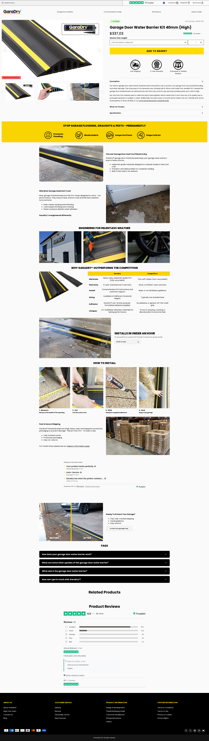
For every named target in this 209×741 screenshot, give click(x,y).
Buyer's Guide (197, 12)
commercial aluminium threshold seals (154, 101)
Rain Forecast (60, 718)
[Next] (99, 50)
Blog (5, 718)
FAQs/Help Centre (62, 714)
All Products (156, 12)
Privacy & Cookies (165, 714)
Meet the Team (9, 711)
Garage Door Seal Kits (65, 12)
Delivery (58, 707)
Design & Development (115, 707)
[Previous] (5, 50)
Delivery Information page (78, 446)
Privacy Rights (163, 718)
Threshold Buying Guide (115, 711)
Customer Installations (115, 714)
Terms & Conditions (166, 707)
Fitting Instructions (113, 718)
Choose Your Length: (118, 38)
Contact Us (8, 714)
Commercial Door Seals (112, 12)
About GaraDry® (9, 707)
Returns (58, 711)
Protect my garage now (119, 528)
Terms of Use (163, 711)
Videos (109, 721)
